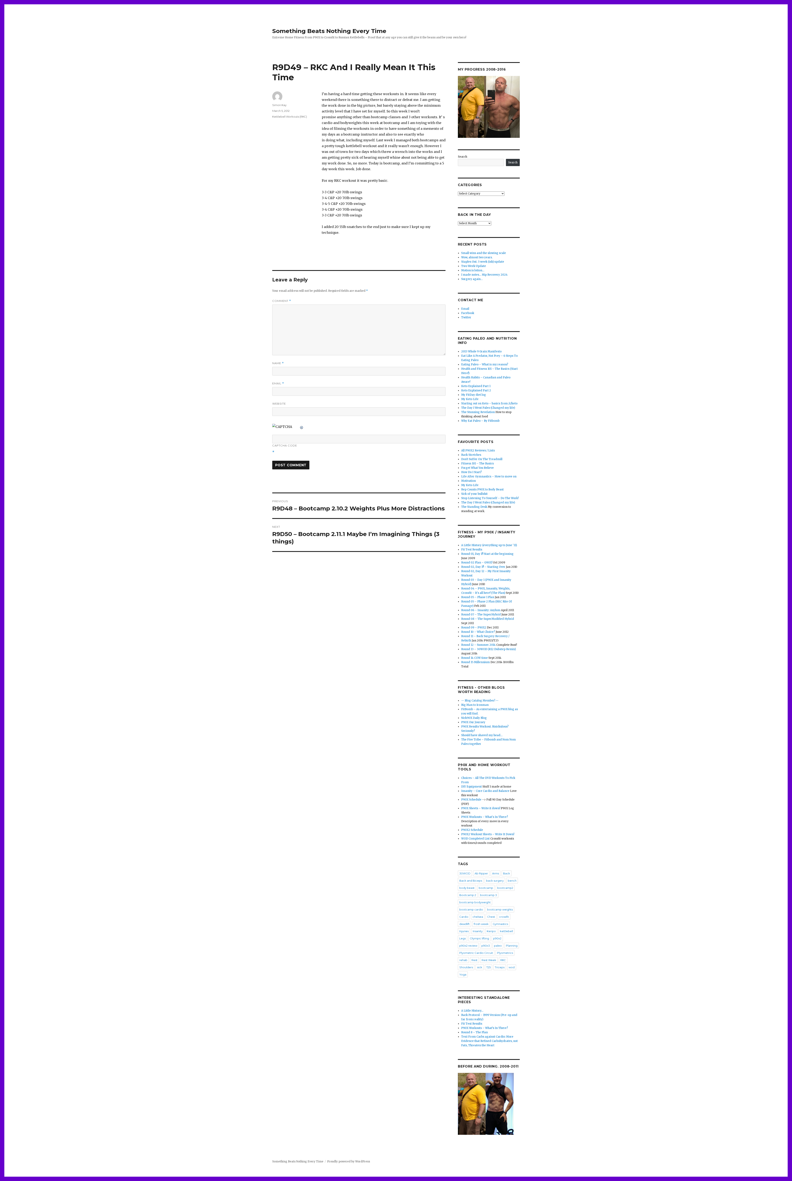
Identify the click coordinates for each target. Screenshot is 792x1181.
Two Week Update (473, 266)
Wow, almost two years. (477, 257)
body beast (467, 887)
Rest (474, 960)
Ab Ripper (481, 873)
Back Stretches (471, 455)
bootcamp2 (505, 887)
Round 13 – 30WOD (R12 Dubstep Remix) (488, 649)
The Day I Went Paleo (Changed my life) (488, 408)
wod (512, 967)
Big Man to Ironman (475, 705)
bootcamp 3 (488, 895)
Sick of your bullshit (474, 494)
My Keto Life (469, 399)
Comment (281, 301)
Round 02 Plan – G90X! (476, 562)
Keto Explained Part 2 (476, 390)
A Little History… (472, 1010)
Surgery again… (472, 279)
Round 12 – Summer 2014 (478, 645)
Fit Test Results (471, 549)
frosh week (481, 924)
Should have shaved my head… (481, 735)
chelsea (478, 916)
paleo (498, 945)
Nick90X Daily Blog (474, 718)
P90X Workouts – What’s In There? (484, 1028)
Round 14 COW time (474, 658)
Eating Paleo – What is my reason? (484, 364)
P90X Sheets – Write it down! (480, 808)
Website (279, 403)
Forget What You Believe (477, 468)
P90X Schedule (471, 799)
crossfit (504, 916)
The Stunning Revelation (478, 412)
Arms (495, 873)
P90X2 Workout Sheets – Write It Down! (487, 834)
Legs (462, 938)
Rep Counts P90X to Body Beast (482, 489)
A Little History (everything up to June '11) (489, 545)
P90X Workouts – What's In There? (484, 817)
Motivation (468, 481)
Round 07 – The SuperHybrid (481, 614)
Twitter (466, 317)
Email (278, 383)
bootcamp (486, 887)
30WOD (464, 873)
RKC (503, 960)
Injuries (464, 931)
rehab (463, 960)
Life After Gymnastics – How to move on (488, 476)
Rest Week (489, 960)
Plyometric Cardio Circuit (476, 952)
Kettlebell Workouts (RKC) (289, 116)
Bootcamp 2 (467, 895)
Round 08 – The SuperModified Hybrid (487, 619)
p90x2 (497, 938)
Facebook (467, 313)
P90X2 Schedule (472, 830)
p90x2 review (468, 945)
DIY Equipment (471, 786)
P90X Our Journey (473, 722)
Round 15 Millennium (475, 662)
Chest (491, 916)
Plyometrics (505, 952)
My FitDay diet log (473, 395)
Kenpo (491, 931)
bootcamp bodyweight (475, 902)
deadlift (464, 924)
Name (278, 363)
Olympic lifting (479, 938)
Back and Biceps (470, 880)
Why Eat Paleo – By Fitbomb (480, 421)
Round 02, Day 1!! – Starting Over (483, 567)
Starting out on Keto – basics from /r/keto (489, 403)
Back (506, 873)
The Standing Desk (474, 507)
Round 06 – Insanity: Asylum (480, 610)
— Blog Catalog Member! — (480, 700)
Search (462, 156)
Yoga (462, 974)
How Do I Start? (471, 472)
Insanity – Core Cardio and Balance (485, 791)
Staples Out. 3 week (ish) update (482, 261)
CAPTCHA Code (284, 445)
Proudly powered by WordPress (348, 1161)
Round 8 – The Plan (474, 1032)
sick (479, 967)
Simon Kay (279, 105)
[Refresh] (301, 427)
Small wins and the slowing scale (483, 253)
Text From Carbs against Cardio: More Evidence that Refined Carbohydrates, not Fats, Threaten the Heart (489, 1041)
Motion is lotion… (472, 270)
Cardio (463, 916)
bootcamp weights (500, 909)
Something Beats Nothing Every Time (329, 30)
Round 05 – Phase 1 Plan (477, 597)
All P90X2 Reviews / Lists (478, 450)
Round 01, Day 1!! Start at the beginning (487, 554)
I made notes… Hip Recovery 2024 (484, 274)
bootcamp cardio (471, 909)
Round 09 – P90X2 (473, 627)
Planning (511, 945)
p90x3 (485, 945)
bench (512, 880)
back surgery (495, 880)
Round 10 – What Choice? (478, 632)
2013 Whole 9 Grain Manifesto (481, 351)
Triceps (499, 967)
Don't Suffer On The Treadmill (481, 459)
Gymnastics (500, 924)
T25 (488, 967)
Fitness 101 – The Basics (477, 463)
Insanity (478, 931)
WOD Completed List (475, 838)
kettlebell (506, 931)
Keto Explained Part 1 (475, 386)
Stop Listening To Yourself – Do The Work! (490, 498)
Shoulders (466, 967)
